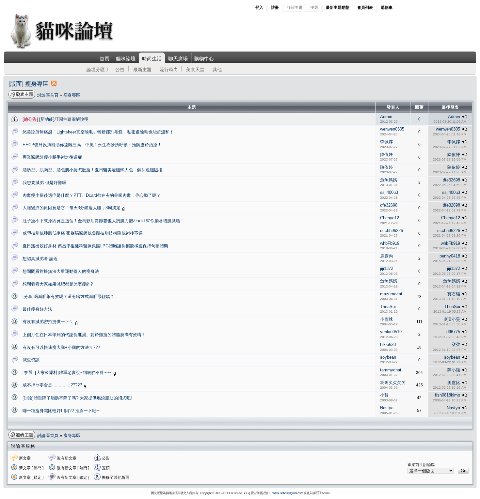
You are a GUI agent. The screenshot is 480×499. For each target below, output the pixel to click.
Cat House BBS (238, 493)
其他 (217, 69)
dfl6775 (453, 331)
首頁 (104, 58)
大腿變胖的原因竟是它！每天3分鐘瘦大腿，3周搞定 (72, 207)
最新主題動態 (337, 7)
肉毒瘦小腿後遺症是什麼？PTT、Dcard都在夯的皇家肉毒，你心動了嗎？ (92, 195)
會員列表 (365, 7)
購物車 (386, 7)
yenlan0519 (391, 331)
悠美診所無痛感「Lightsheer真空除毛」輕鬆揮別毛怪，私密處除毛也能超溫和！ (98, 132)
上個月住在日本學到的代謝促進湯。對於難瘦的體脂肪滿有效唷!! (83, 334)
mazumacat (391, 293)
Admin (386, 116)
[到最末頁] (464, 116)
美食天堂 (195, 69)
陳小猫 (453, 369)
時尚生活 (152, 58)
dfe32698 (451, 180)
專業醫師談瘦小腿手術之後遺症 (52, 157)
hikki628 (388, 344)
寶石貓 (453, 293)
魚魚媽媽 (388, 180)
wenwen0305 (392, 129)
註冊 (275, 7)
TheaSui (388, 306)
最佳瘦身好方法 (37, 309)
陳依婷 (386, 154)
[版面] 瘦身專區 (28, 84)
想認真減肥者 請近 (40, 258)
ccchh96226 (391, 230)
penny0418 (450, 256)
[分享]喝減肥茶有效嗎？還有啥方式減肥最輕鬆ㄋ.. (70, 296)
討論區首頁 (47, 95)
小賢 (384, 395)
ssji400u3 (389, 192)
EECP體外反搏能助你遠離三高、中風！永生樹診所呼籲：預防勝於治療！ (92, 144)
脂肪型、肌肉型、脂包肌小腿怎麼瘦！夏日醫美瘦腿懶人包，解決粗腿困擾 (93, 169)
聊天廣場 (178, 58)
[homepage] (71, 48)
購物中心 (204, 58)
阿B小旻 (452, 319)
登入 (259, 7)
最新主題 (142, 69)
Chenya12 (389, 217)
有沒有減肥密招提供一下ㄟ (49, 321)
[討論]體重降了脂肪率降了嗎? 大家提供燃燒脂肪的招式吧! (77, 398)
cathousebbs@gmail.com (287, 493)
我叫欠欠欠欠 (393, 382)
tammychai (390, 369)
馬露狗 (386, 256)
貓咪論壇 (126, 58)
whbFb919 (389, 243)
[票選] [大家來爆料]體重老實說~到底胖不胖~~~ (68, 372)
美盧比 (453, 382)
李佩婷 (386, 141)
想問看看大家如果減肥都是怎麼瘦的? (58, 284)
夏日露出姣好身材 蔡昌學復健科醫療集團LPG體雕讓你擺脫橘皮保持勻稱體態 (95, 245)
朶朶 (456, 344)
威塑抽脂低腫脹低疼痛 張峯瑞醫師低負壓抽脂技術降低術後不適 (83, 233)
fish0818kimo (447, 395)
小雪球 (386, 319)
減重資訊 (31, 359)
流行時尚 (169, 69)
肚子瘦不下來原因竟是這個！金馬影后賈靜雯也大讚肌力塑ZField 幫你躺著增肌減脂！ (103, 220)
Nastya (386, 407)
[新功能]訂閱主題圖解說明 (55, 119)
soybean (388, 357)
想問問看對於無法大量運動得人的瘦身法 (61, 271)
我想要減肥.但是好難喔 (44, 182)
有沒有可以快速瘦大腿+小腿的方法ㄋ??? (61, 347)
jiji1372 (386, 268)
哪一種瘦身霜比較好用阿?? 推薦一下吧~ (61, 410)
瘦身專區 (71, 95)
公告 (119, 69)
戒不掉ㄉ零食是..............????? (53, 384)
